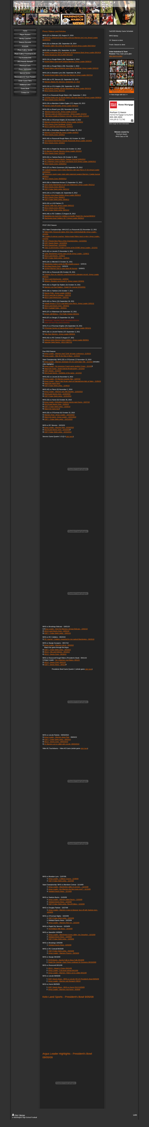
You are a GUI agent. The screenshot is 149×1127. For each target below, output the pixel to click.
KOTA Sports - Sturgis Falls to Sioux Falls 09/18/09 (66, 960)
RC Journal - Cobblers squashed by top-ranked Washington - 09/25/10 (69, 639)
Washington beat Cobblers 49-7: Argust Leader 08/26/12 (64, 218)
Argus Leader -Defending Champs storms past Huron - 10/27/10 (67, 402)
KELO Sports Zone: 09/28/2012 (55, 179)
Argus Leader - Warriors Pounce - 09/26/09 (63, 953)
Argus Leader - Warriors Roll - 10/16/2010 (59, 427)
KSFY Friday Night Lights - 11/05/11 (56, 258)
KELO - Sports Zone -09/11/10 (55, 662)
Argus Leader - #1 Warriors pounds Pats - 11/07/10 (62, 379)
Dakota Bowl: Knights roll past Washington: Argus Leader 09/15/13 (67, 88)
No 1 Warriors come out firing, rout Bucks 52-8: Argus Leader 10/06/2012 (70, 161)
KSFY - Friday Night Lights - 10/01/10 (57, 633)
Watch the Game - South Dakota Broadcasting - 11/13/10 (64, 368)
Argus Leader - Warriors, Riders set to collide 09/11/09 (67, 973)
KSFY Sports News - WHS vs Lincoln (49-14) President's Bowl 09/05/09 (73, 979)
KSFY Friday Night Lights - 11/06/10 (57, 385)
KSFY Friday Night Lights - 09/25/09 (61, 951)
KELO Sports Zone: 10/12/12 (54, 153)
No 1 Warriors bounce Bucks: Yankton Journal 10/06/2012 (64, 159)
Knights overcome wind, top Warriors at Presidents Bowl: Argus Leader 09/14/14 (72, 52)
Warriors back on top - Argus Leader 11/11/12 (61, 112)
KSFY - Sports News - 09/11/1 (55, 664)
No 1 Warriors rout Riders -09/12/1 (67, 660)
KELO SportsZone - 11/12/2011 (55, 245)
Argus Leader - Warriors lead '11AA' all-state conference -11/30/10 (67, 353)
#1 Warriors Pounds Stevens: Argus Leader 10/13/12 (63, 151)
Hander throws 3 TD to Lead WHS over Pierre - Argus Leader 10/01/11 (69, 303)
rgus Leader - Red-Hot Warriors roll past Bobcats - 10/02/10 (66, 629)
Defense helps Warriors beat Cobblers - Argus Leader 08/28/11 (66, 340)
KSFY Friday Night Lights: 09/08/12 (56, 199)
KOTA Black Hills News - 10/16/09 (60, 929)
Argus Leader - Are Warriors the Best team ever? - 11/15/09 (69, 889)
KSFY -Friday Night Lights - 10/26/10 (57, 406)
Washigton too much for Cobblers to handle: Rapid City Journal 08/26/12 (69, 216)
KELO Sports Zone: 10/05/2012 (55, 164)
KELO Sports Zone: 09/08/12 (54, 197)
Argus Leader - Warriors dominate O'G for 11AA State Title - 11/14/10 (68, 362)
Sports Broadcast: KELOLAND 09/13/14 (58, 55)
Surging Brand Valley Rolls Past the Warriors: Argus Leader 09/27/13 (68, 75)
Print (16, 1115)
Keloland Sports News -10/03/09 (60, 945)
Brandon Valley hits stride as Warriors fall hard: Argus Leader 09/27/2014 (69, 46)
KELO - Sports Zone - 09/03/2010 (56, 742)
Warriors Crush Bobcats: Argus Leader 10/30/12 (61, 132)
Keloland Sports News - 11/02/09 (60, 902)
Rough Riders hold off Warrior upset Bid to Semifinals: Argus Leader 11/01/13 (71, 68)
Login (135, 1115)
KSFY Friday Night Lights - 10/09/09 (61, 939)
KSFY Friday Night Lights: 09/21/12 (56, 189)
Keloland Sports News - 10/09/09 (60, 937)
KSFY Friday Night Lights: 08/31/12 (56, 210)
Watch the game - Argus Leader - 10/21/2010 (60, 417)
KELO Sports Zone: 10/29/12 (54, 135)
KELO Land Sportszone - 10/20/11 (56, 279)
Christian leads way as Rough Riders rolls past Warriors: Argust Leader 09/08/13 (72, 97)
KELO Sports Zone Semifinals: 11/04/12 (58, 124)
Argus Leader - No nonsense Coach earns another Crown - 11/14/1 (68, 366)
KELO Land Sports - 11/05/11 (54, 256)
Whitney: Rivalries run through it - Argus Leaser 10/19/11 (64, 281)
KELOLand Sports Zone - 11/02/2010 (57, 394)
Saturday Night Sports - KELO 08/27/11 (58, 342)
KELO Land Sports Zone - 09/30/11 (56, 306)
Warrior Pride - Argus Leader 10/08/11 (57, 293)
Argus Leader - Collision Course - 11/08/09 (63, 879)
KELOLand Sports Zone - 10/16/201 (57, 430)
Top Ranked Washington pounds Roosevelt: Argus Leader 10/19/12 (68, 141)
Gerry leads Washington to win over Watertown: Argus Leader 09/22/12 (69, 185)
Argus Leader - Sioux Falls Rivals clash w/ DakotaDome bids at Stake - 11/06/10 (72, 381)
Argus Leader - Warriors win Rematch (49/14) (64, 981)
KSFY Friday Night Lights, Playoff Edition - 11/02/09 (67, 904)
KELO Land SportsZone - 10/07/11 (56, 297)
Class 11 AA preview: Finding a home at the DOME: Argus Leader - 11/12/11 (70, 247)
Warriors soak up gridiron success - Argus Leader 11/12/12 (66, 114)
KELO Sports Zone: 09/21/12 (54, 187)
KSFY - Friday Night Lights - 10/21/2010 (58, 419)
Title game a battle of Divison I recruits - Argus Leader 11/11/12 (67, 116)
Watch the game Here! (52, 383)
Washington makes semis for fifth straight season (61, 264)
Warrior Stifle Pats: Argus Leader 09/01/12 (59, 205)
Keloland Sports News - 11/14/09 (60, 891)
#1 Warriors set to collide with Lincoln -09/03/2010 (61, 744)
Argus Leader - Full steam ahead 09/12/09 (63, 970)
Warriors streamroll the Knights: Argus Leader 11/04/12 (63, 122)
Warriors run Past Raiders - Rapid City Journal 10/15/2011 (64, 287)
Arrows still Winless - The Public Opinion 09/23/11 (61, 314)
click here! (69, 436)
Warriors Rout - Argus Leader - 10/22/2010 (59, 415)
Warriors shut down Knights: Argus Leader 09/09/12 (62, 195)
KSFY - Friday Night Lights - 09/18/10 (57, 650)
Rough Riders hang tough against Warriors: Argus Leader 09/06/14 (67, 61)
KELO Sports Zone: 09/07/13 (54, 100)
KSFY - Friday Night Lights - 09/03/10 (57, 739)
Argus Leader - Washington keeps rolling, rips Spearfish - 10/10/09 (71, 934)
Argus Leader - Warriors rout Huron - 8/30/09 (64, 989)
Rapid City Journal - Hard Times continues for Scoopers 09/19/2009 (72, 962)
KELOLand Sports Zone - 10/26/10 (56, 404)
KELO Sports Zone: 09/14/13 (54, 91)
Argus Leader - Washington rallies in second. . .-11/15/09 (68, 887)
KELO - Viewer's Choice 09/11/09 (60, 968)
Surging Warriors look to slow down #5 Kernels (60, 268)
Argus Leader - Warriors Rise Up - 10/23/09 (63, 923)
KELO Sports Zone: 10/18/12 (54, 143)
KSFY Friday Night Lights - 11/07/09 (61, 881)
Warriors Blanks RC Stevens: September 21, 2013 (62, 82)
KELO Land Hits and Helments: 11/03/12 (58, 126)
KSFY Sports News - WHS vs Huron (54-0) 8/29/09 (66, 987)
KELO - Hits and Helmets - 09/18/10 (57, 652)
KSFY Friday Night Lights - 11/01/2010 (57, 396)
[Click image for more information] (121, 112)
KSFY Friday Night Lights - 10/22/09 (61, 918)
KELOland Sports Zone (52, 266)
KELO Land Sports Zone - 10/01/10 (56, 631)
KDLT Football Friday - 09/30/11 (55, 308)
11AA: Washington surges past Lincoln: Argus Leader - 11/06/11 (66, 253)
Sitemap (22, 1115)
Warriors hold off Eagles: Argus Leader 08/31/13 (61, 106)
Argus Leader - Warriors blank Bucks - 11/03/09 (65, 899)
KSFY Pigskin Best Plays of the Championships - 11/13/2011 (65, 241)
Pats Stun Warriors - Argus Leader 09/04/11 (59, 334)
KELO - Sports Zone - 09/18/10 (55, 654)
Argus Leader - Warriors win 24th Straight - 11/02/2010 (63, 391)
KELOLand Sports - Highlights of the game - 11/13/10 (63, 373)
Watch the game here (52, 409)
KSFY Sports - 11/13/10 (52, 371)
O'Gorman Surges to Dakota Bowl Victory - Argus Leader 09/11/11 (67, 328)
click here (88, 669)
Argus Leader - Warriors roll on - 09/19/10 (59, 645)
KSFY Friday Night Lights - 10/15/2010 (57, 432)
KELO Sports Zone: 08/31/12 (54, 208)
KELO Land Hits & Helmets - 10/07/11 (57, 295)
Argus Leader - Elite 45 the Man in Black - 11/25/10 (62, 356)
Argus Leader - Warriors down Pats (56, 737)
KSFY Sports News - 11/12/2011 (55, 243)
